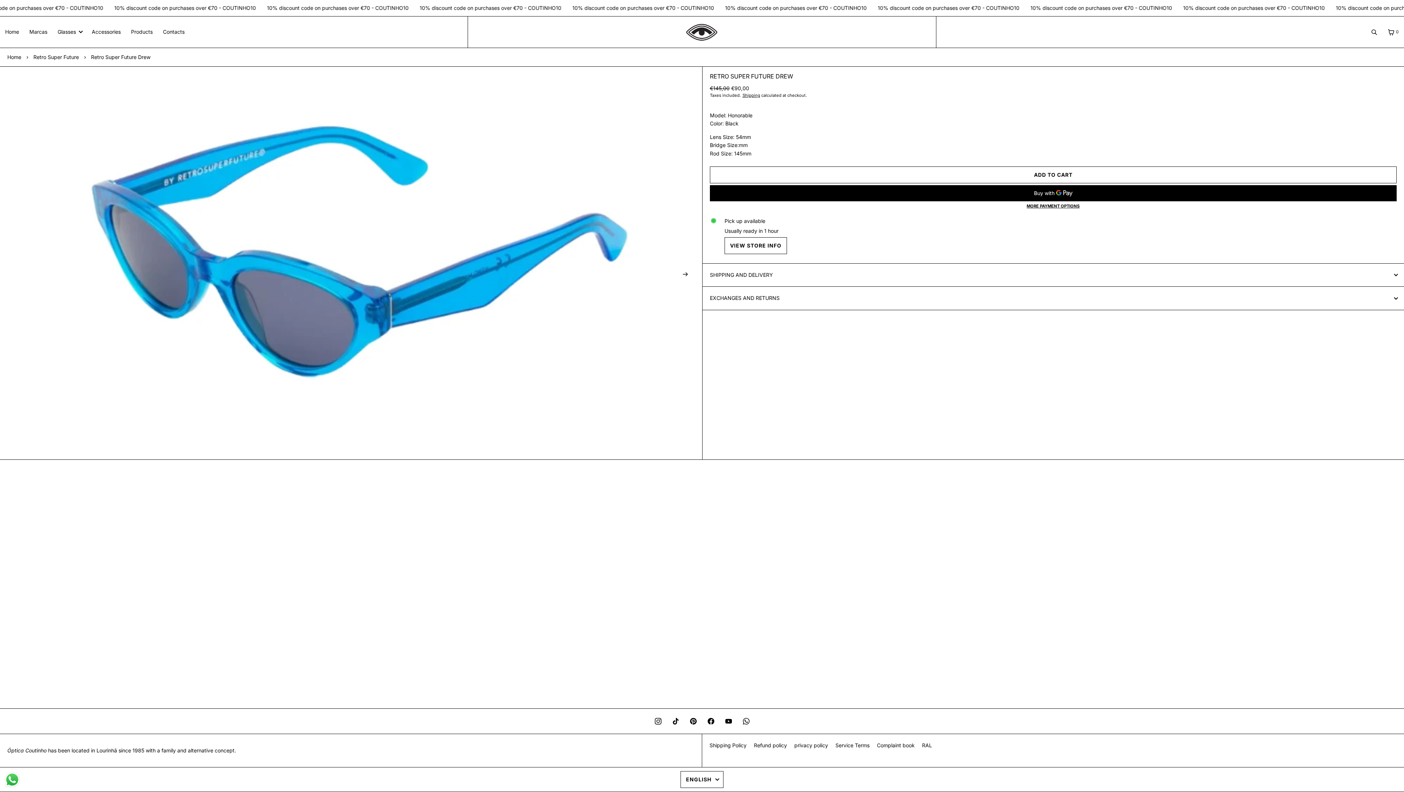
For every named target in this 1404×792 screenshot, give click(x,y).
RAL (927, 745)
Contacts (174, 32)
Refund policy (770, 745)
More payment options (1053, 206)
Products (142, 32)
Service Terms (852, 745)
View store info (755, 245)
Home (12, 32)
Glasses (67, 32)
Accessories (106, 32)
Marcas (38, 32)
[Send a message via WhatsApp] (12, 779)
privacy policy (811, 745)
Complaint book (896, 745)
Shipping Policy (728, 745)
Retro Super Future (56, 57)
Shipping (751, 95)
